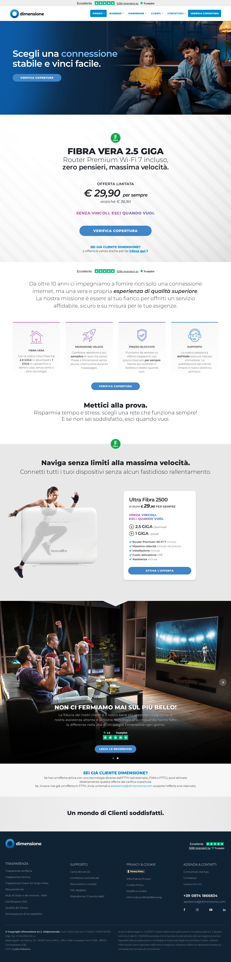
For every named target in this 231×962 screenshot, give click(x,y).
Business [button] (115, 13)
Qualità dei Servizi (16, 907)
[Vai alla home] (23, 843)
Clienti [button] (156, 13)
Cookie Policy (135, 885)
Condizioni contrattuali (84, 878)
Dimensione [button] (136, 13)
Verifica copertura (204, 13)
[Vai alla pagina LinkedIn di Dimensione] (223, 910)
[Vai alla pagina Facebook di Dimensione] (184, 910)
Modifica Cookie (137, 891)
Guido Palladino (21, 949)
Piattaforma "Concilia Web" (87, 896)
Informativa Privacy (139, 878)
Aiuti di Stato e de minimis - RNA (26, 895)
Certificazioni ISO (16, 901)
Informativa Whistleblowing (144, 897)
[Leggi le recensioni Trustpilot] (115, 735)
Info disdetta (78, 890)
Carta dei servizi (80, 871)
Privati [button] (98, 13)
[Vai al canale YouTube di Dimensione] (210, 910)
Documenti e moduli (83, 884)
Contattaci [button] (175, 13)
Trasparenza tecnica (17, 877)
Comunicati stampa (196, 871)
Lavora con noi (193, 884)
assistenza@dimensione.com (131, 786)
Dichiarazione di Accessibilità (23, 914)
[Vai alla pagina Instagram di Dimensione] (196, 910)
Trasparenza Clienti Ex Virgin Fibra (26, 883)
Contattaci (190, 878)
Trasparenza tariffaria (18, 870)
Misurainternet (14, 889)
